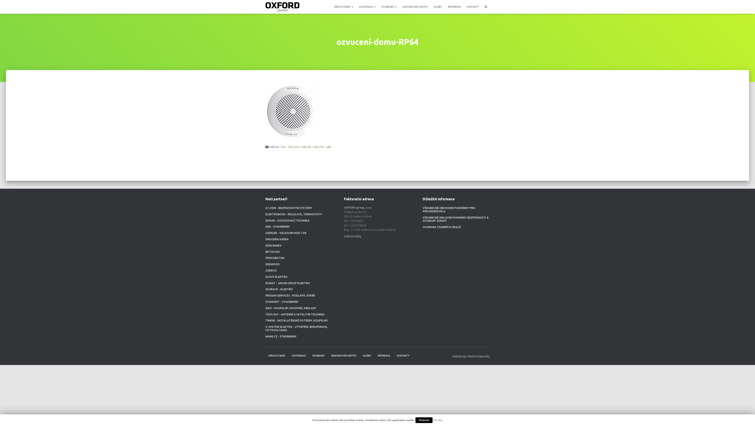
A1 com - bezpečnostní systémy (288, 208)
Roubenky (388, 7)
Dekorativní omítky (415, 7)
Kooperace (366, 7)
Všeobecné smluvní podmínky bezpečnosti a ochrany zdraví (456, 219)
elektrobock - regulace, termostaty (293, 214)
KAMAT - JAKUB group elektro (287, 283)
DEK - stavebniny (277, 226)
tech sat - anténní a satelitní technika (295, 314)
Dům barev (273, 245)
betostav (272, 251)
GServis (271, 270)
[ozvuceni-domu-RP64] (292, 111)
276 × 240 (300, 147)
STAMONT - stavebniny (281, 301)
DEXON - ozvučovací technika (287, 220)
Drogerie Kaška (277, 239)
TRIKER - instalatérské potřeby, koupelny (296, 320)
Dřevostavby (342, 7)
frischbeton (274, 258)
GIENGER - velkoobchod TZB (285, 233)
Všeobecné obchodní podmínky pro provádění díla (449, 209)
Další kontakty (352, 236)
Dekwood (272, 264)
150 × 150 (286, 147)
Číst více (438, 420)
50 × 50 (312, 147)
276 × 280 (325, 147)
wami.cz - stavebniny (280, 336)
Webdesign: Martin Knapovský (471, 356)
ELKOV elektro (276, 276)
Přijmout (424, 420)
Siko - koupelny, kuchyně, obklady (290, 308)
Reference (454, 7)
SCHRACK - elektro (279, 289)
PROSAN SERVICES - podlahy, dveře (290, 295)
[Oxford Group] (282, 7)
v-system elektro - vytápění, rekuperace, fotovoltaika (296, 328)
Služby (438, 7)
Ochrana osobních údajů (442, 227)
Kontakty (473, 7)
